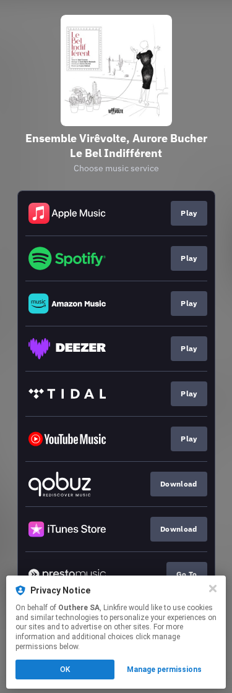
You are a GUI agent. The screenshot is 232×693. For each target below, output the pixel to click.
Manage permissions (164, 669)
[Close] (213, 588)
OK (65, 669)
